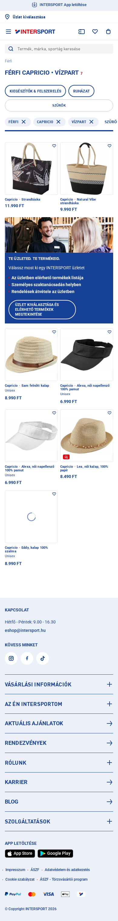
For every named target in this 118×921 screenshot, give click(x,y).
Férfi (13, 122)
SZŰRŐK (59, 105)
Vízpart (79, 122)
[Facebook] (27, 658)
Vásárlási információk (38, 684)
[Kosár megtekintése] (108, 31)
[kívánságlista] (95, 31)
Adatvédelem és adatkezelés (67, 870)
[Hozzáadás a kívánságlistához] (54, 145)
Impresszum (15, 870)
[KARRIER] (59, 782)
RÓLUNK (15, 762)
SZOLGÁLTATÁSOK (27, 821)
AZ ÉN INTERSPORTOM (34, 704)
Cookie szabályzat (19, 879)
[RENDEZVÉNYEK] (59, 743)
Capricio (45, 122)
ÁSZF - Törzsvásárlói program (63, 879)
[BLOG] (59, 801)
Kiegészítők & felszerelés (35, 91)
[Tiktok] (42, 658)
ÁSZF (35, 870)
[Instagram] (11, 658)
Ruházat (81, 91)
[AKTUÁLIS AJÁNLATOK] (59, 723)
